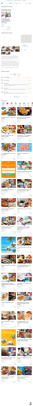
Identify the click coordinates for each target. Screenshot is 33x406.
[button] (2, 40)
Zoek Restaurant (8, 174)
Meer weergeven (16, 96)
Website (26, 50)
